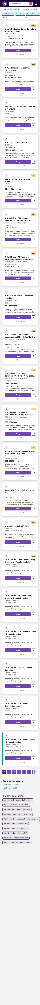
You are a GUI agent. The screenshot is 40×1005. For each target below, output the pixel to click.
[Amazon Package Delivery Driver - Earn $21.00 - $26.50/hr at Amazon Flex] (20, 462)
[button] (18, 50)
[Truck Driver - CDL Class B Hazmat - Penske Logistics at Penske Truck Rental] (20, 641)
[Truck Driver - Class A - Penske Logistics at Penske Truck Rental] (20, 677)
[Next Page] (36, 772)
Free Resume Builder (10, 788)
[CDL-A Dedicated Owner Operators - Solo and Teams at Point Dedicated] (20, 39)
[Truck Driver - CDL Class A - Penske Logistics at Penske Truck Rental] (20, 713)
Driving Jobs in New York (12, 9)
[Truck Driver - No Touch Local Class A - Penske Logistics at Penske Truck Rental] (20, 605)
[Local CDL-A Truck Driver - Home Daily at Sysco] (20, 499)
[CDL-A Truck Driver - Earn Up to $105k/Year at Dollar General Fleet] (20, 306)
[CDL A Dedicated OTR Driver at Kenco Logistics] (20, 534)
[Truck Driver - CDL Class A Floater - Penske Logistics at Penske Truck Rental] (20, 749)
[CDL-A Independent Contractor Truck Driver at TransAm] (20, 78)
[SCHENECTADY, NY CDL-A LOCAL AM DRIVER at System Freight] (20, 116)
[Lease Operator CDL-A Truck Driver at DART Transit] (20, 190)
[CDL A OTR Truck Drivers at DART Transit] (20, 152)
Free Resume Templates (11, 785)
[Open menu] (36, 3)
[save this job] (34, 50)
